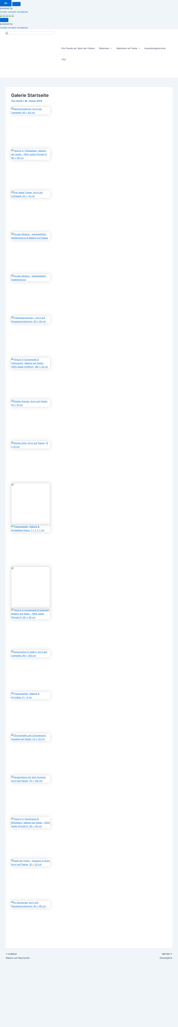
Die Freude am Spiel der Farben (78, 48)
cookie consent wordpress (14, 11)
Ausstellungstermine (154, 48)
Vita (63, 59)
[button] (110, 48)
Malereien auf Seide (127, 48)
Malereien (104, 48)
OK (5, 3)
